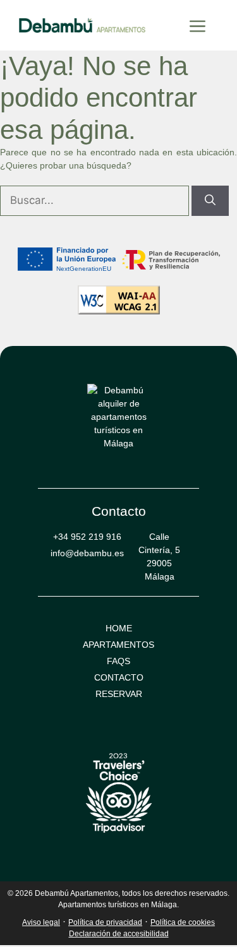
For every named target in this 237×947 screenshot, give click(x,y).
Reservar (118, 694)
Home (119, 628)
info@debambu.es (87, 553)
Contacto (118, 677)
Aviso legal (41, 922)
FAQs (118, 661)
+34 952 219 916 (87, 537)
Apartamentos (118, 645)
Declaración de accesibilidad (119, 933)
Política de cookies (182, 922)
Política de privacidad (105, 922)
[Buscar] (210, 201)
